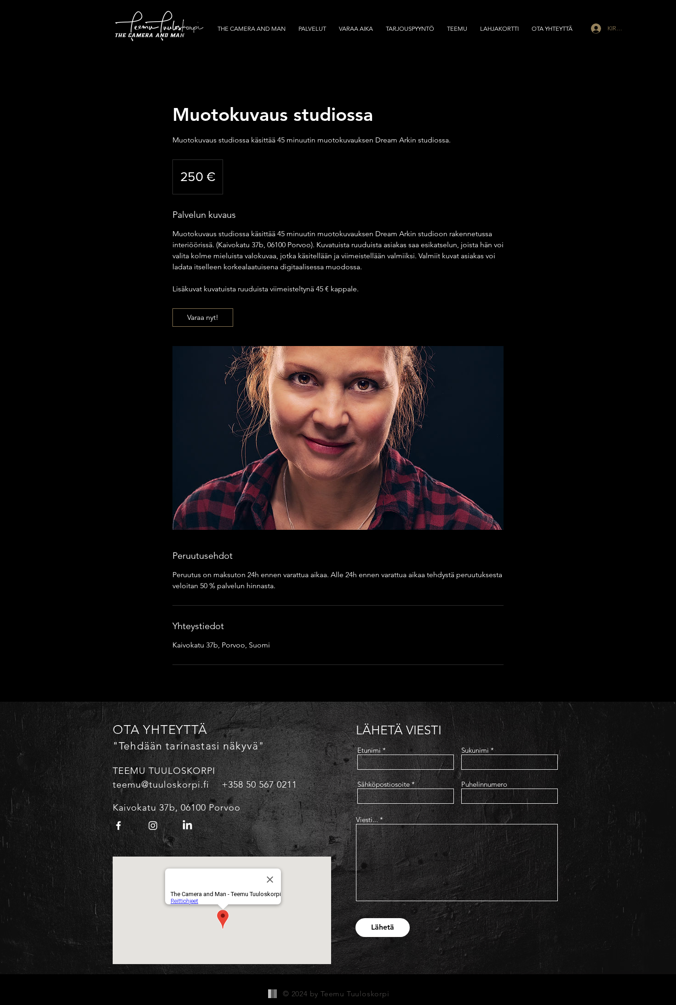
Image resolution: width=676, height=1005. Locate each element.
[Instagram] (153, 825)
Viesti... (367, 819)
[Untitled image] (338, 438)
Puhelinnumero (484, 784)
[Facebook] (118, 825)
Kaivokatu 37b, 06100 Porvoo (177, 807)
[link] (202, 317)
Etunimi (369, 750)
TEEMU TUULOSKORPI (164, 770)
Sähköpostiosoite (383, 784)
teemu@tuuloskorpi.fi (161, 784)
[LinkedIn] (187, 825)
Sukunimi (475, 750)
